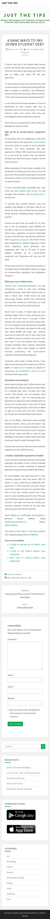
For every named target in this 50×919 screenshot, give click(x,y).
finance (11, 574)
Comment (12, 639)
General (18, 574)
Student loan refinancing (16, 285)
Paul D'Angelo (33, 49)
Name (11, 675)
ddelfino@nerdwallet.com (15, 522)
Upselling (11, 893)
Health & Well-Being (15, 877)
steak (9, 888)
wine (9, 899)
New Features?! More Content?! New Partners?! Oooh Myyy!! (25, 594)
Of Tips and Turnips (15, 783)
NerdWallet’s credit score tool (32, 371)
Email (11, 686)
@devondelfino (11, 525)
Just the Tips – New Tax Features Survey (23, 773)
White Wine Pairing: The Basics (19, 789)
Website (11, 698)
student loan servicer (28, 191)
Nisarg (25, 916)
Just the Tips (9, 3)
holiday (10, 883)
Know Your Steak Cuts (16, 778)
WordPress (33, 913)
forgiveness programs (19, 239)
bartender (16, 577)
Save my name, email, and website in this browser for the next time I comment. (25, 713)
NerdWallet (38, 515)
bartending (11, 861)
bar (9, 577)
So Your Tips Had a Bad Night (18, 767)
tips (29, 577)
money (23, 577)
